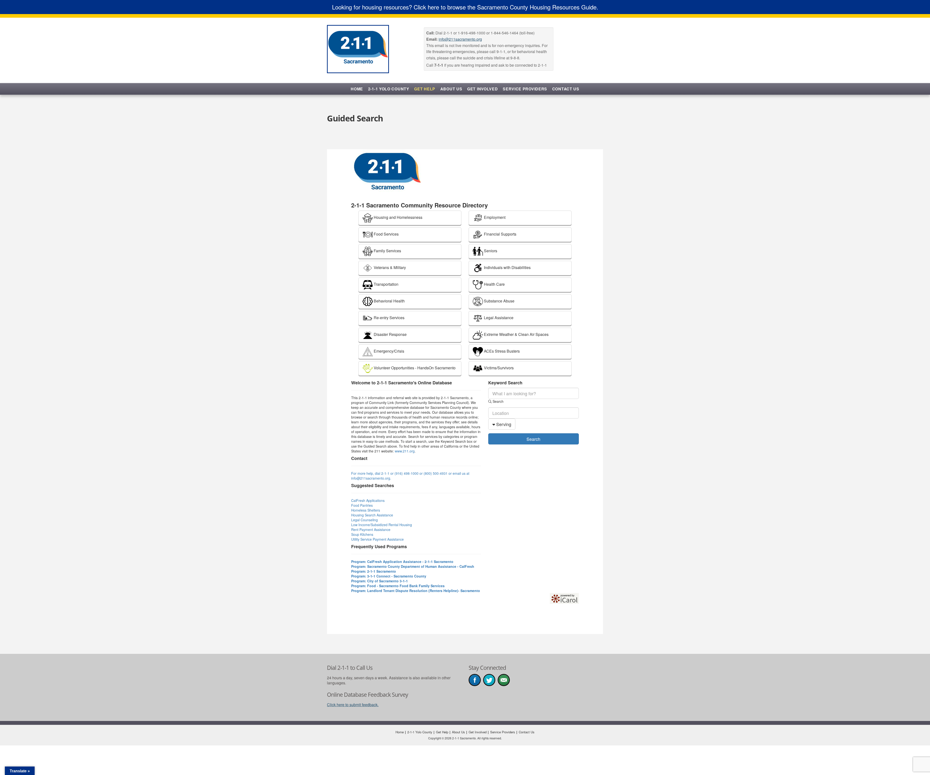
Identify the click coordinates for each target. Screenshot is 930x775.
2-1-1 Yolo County (388, 89)
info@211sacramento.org (460, 39)
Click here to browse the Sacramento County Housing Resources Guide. (506, 7)
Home (357, 89)
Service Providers (525, 89)
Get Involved (482, 89)
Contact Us (565, 89)
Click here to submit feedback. (353, 704)
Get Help (424, 89)
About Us (451, 89)
